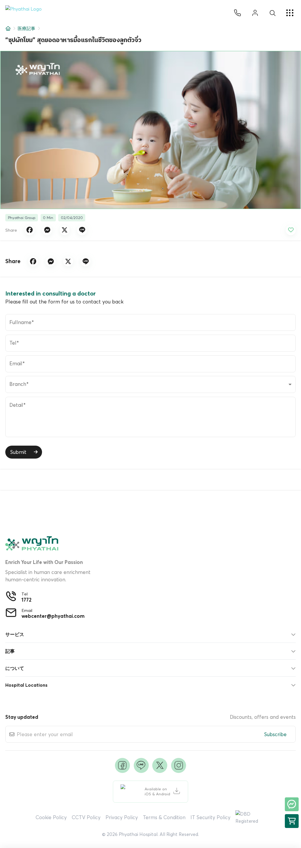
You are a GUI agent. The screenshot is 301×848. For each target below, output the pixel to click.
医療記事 (26, 28)
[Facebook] (122, 765)
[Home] (8, 28)
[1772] (237, 13)
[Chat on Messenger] (292, 804)
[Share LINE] (82, 230)
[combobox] (150, 384)
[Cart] (292, 821)
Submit (18, 452)
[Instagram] (178, 765)
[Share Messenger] (47, 230)
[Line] (141, 765)
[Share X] (65, 230)
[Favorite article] (291, 230)
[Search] (272, 13)
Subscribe (275, 734)
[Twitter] (159, 765)
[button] (25, 13)
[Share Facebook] (30, 230)
